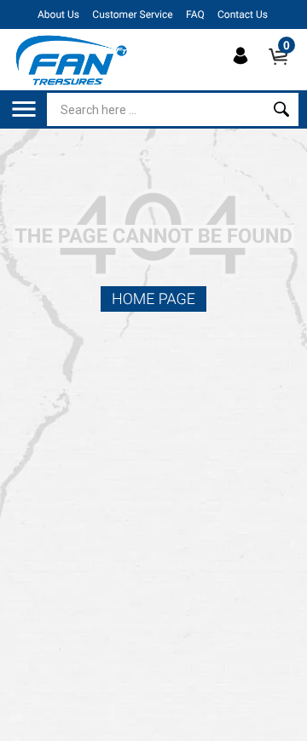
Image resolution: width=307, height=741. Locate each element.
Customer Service (132, 14)
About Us (58, 14)
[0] (283, 71)
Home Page (153, 299)
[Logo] (72, 59)
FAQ (195, 14)
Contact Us (242, 14)
